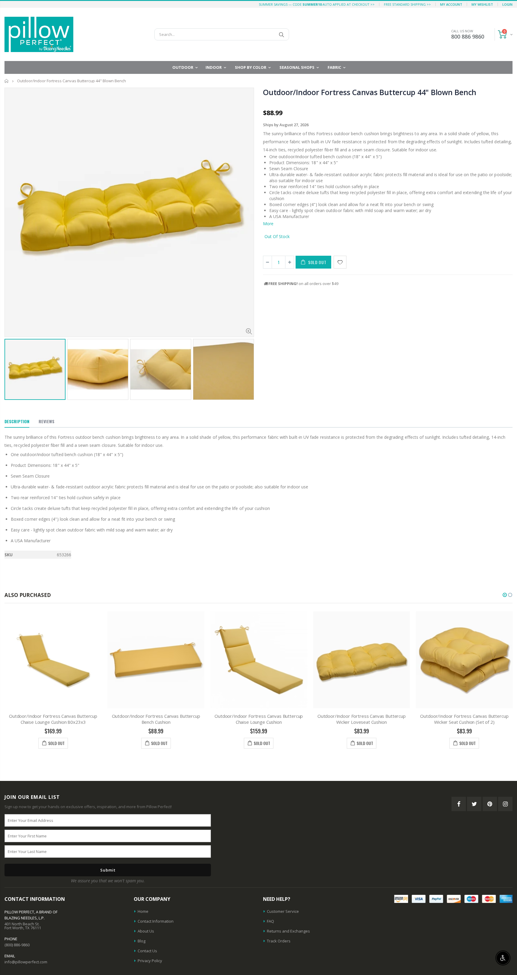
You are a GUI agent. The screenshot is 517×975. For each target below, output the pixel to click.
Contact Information (156, 921)
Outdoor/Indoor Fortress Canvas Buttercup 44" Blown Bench (369, 92)
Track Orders (279, 941)
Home (6, 81)
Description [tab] (16, 421)
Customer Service (283, 911)
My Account (451, 4)
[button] (504, 594)
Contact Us (147, 950)
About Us (146, 931)
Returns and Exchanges (288, 931)
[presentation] (11, 364)
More (268, 223)
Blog (141, 941)
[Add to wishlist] (340, 262)
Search (281, 34)
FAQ (270, 921)
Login (507, 4)
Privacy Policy (150, 960)
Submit (107, 870)
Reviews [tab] (46, 421)
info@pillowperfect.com (25, 962)
